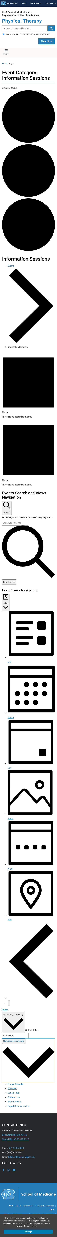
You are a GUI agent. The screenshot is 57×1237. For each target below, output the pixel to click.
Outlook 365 (13, 1093)
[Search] (51, 28)
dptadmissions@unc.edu (23, 1157)
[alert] (28, 385)
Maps (24, 3)
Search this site (11, 34)
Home (4, 63)
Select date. (31, 1030)
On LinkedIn (19, 1170)
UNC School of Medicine (16, 12)
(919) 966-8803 (16, 1148)
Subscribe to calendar (13, 1041)
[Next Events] (9, 1003)
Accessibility (12, 3)
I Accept (28, 1232)
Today (5, 1009)
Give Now (46, 41)
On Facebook (3, 1170)
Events (11, 266)
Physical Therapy (22, 21)
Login (52, 1209)
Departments (36, 3)
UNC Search (51, 3)
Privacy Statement (44, 1206)
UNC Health (15, 1206)
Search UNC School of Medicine (36, 34)
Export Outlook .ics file (18, 1106)
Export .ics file (14, 1101)
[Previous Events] (31, 998)
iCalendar (12, 1088)
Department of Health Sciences (20, 15)
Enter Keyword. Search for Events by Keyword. (27, 517)
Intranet (28, 1206)
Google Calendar (16, 1084)
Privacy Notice (30, 1226)
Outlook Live (14, 1097)
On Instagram (8, 1170)
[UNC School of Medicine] (28, 1194)
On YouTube (14, 1170)
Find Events (9, 582)
